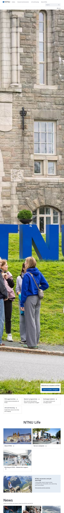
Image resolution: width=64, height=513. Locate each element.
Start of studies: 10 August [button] (50, 389)
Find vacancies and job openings (42, 487)
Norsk (59, 8)
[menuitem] (13, 2)
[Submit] (59, 4)
